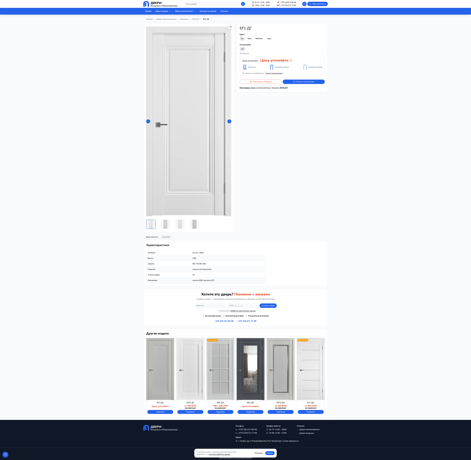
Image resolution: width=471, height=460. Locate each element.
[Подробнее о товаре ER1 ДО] (220, 376)
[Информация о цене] (291, 60)
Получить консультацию (305, 82)
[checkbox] (216, 311)
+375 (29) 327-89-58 (288, 2)
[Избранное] (304, 4)
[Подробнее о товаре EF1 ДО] (160, 376)
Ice (242, 38)
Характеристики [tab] (152, 237)
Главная (148, 11)
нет (242, 49)
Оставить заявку (268, 305)
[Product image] (188, 121)
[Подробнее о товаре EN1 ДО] (250, 376)
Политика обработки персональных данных (235, 458)
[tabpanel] (235, 263)
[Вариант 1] (151, 224)
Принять (270, 453)
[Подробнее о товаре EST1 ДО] (280, 376)
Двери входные (161, 11)
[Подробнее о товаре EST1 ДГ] (190, 376)
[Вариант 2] (165, 224)
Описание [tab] (166, 237)
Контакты (224, 11)
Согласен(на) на (237, 311)
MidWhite (259, 38)
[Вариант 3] (180, 224)
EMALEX (195, 19)
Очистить (245, 53)
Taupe (269, 38)
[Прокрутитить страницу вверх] (466, 455)
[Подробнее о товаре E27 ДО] (311, 376)
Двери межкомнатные (184, 11)
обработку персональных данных (243, 311)
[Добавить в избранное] (230, 27)
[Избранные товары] (5, 455)
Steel (249, 38)
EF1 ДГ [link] (206, 19)
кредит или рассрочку (274, 73)
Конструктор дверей (208, 11)
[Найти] (243, 4)
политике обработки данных (219, 454)
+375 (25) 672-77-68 (288, 5)
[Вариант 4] (194, 224)
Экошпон (184, 19)
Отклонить (259, 453)
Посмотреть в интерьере (262, 82)
